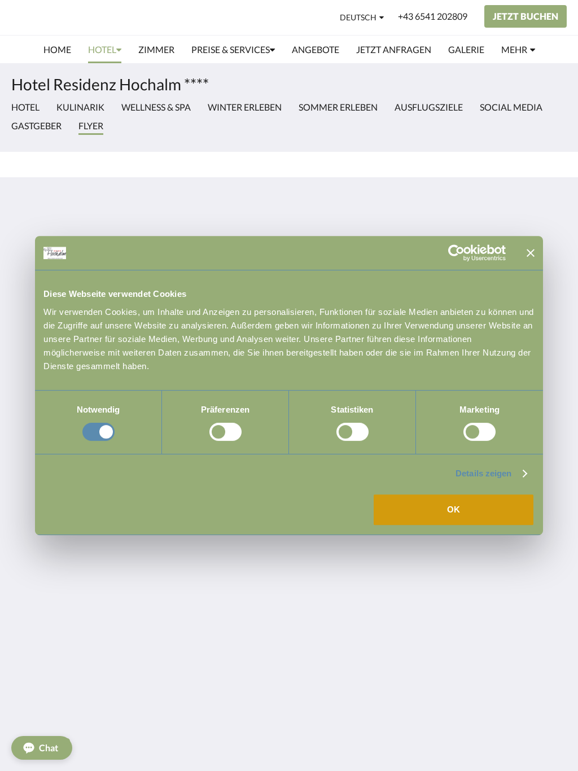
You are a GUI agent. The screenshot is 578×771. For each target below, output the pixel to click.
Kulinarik (80, 107)
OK (453, 509)
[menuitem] (57, 50)
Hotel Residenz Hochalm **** (114, 17)
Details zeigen (483, 473)
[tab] (242, 208)
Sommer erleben (338, 107)
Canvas (552, 313)
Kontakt (216, 226)
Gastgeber (36, 125)
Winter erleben (245, 107)
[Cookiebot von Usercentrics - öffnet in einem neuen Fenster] (456, 252)
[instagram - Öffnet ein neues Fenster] (555, 233)
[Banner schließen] (531, 253)
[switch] (225, 432)
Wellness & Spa (156, 107)
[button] (41, 748)
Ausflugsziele (429, 107)
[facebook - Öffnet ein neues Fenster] (524, 233)
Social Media (511, 107)
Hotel (25, 107)
